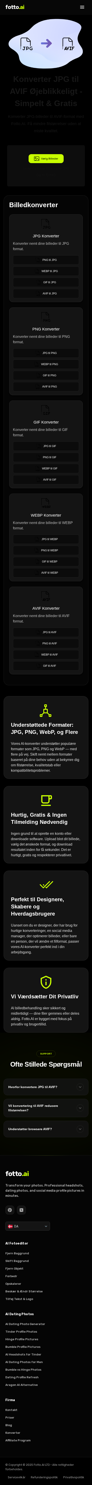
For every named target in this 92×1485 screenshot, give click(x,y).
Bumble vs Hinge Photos (23, 1369)
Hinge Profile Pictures (21, 1339)
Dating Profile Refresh (22, 1377)
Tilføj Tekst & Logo (19, 1299)
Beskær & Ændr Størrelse (24, 1291)
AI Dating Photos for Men (24, 1362)
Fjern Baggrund (17, 1253)
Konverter (12, 1432)
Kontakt (11, 1410)
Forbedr (11, 1276)
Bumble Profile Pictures (22, 1347)
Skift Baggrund (17, 1261)
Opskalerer (13, 1283)
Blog (8, 1425)
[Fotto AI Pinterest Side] (9, 1210)
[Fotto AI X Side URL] (21, 1210)
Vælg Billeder (49, 158)
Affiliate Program (18, 1440)
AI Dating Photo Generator (25, 1324)
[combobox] (27, 1226)
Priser (9, 1417)
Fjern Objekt (14, 1268)
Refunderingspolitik (44, 1477)
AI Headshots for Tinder (23, 1354)
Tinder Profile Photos (21, 1331)
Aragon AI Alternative (21, 1385)
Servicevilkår (16, 1477)
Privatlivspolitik (73, 1477)
